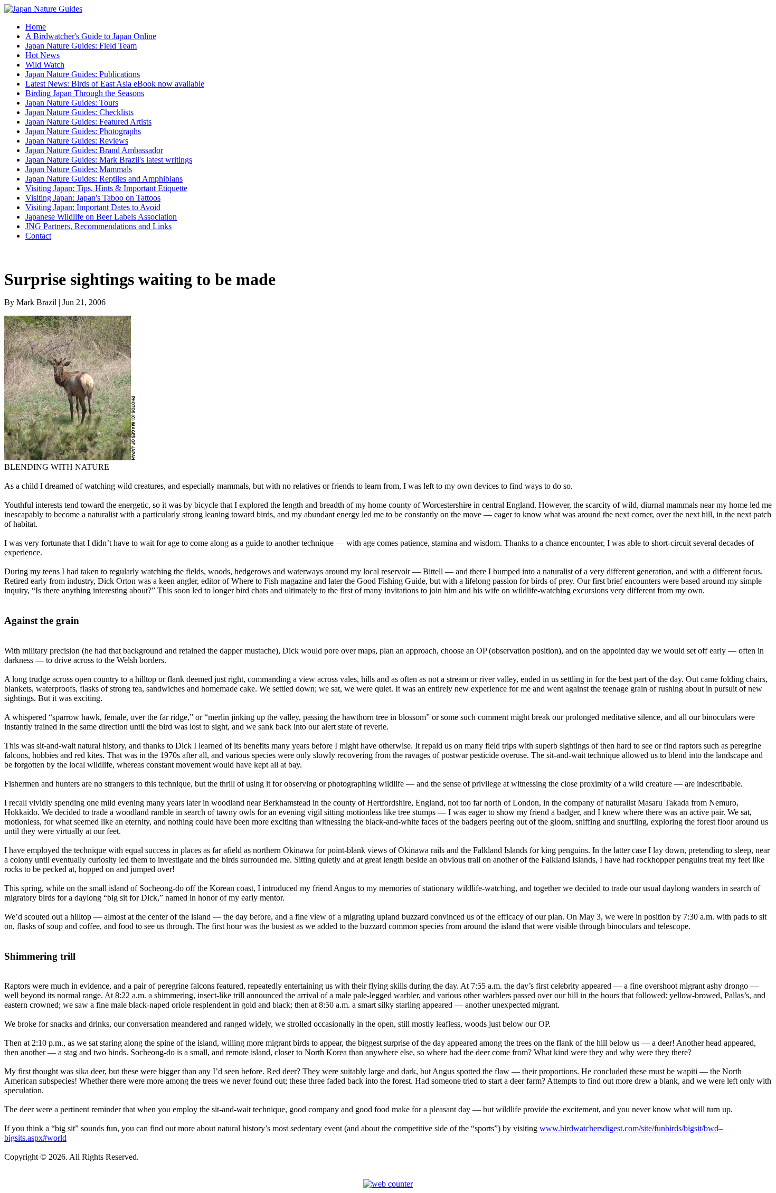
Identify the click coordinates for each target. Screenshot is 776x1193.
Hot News (42, 55)
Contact (38, 235)
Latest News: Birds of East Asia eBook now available (114, 83)
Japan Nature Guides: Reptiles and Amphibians (104, 178)
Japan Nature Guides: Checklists (79, 112)
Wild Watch (44, 64)
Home (35, 26)
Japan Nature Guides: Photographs (83, 131)
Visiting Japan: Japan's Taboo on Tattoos (92, 197)
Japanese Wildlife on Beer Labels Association (101, 216)
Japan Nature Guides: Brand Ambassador (94, 150)
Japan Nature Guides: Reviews (76, 140)
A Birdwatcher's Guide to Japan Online (90, 36)
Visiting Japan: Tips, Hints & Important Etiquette (106, 188)
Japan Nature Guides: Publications (82, 74)
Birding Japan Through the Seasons (84, 93)
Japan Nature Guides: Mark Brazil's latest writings (108, 159)
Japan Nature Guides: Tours (71, 102)
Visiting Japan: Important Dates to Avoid (92, 207)
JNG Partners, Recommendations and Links (98, 226)
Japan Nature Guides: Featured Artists (88, 121)
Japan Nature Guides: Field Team (81, 45)
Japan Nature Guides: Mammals (78, 169)
